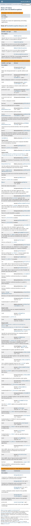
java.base (3, 4)
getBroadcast (26, 103)
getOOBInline (21, 177)
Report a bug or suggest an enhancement (10, 510)
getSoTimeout (26, 244)
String (16, 124)
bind (24, 67)
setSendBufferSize (23, 400)
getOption (24, 182)
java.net (9, 4)
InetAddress (17, 77)
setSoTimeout (26, 415)
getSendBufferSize (23, 232)
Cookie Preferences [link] (25, 522)
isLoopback (26, 273)
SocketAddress (18, 68)
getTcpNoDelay (21, 256)
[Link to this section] (28, 26)
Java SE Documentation (6, 512)
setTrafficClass (22, 454)
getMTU (25, 157)
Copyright (3, 519)
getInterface (26, 138)
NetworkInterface (6, 109)
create (27, 97)
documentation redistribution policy (8, 522)
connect (25, 82)
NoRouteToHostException (20, 48)
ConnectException (18, 42)
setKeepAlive (21, 313)
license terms (19, 521)
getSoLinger (21, 240)
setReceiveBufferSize (23, 367)
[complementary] (25, 522)
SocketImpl (21, 502)
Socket (15, 502)
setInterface (26, 304)
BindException (17, 35)
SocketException (17, 4)
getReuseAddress (25, 215)
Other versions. (4, 515)
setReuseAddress (25, 380)
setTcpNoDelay (21, 438)
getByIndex (26, 108)
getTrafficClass (22, 267)
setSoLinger (21, 408)
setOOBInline (21, 337)
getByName (26, 123)
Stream (7, 292)
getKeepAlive (21, 145)
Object (3, 182)
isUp (25, 286)
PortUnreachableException (21, 54)
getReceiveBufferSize (23, 203)
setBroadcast (26, 298)
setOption (24, 346)
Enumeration (9, 170)
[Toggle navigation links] (2, 2)
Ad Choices (6, 523)
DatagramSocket (18, 475)
